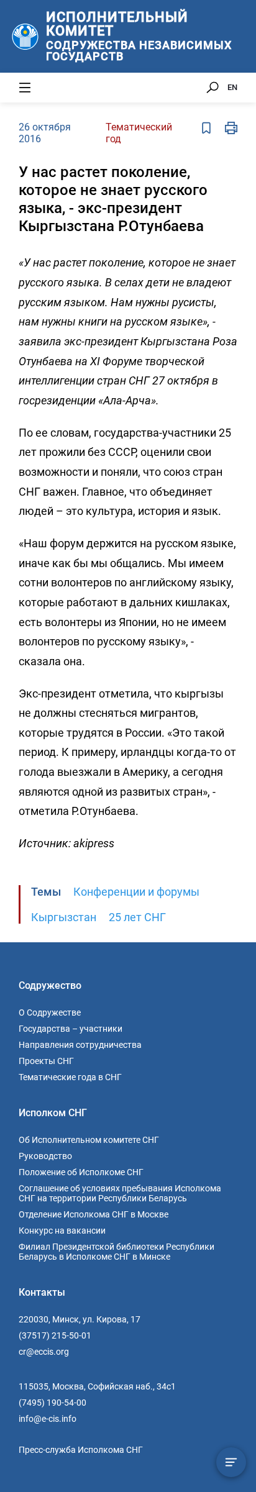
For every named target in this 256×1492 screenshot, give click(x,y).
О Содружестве (50, 1012)
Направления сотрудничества (80, 1045)
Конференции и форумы (136, 891)
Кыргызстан (63, 917)
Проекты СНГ (46, 1061)
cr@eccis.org (44, 1352)
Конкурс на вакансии (62, 1230)
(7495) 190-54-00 (52, 1403)
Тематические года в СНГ (70, 1077)
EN (232, 87)
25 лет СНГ (137, 917)
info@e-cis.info (47, 1419)
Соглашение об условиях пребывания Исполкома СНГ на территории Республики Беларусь (120, 1193)
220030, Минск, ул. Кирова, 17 (79, 1319)
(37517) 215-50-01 (55, 1335)
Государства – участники (70, 1029)
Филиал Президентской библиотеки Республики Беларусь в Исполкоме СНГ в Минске (116, 1252)
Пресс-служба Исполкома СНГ (81, 1450)
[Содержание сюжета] (231, 1462)
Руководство (45, 1156)
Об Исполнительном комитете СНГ (89, 1140)
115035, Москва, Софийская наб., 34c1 (97, 1386)
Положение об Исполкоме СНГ (81, 1172)
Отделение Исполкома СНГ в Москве (93, 1214)
